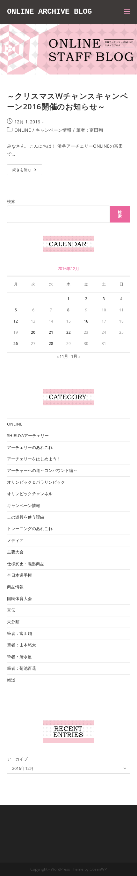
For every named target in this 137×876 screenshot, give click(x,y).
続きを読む (27, 171)
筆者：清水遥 (19, 657)
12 (15, 321)
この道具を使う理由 (25, 517)
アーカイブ (17, 759)
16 (86, 321)
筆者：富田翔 (89, 130)
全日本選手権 (19, 575)
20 (33, 332)
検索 (11, 201)
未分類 (13, 622)
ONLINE (22, 130)
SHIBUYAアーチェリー (28, 435)
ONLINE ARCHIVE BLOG (49, 11)
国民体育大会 (19, 598)
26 (15, 343)
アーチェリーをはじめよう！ (34, 459)
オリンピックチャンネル (30, 494)
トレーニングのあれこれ (30, 528)
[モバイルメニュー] (127, 12)
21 (51, 332)
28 (51, 343)
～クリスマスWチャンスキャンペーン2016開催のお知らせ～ (67, 101)
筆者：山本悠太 (21, 645)
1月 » (75, 356)
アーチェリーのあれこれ (30, 447)
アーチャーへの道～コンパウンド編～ (42, 470)
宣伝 (11, 610)
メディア (15, 540)
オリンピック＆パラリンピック (36, 482)
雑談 (11, 680)
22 (68, 332)
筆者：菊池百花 (21, 668)
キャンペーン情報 (53, 130)
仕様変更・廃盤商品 (25, 564)
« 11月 (62, 356)
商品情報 (15, 587)
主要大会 (15, 552)
